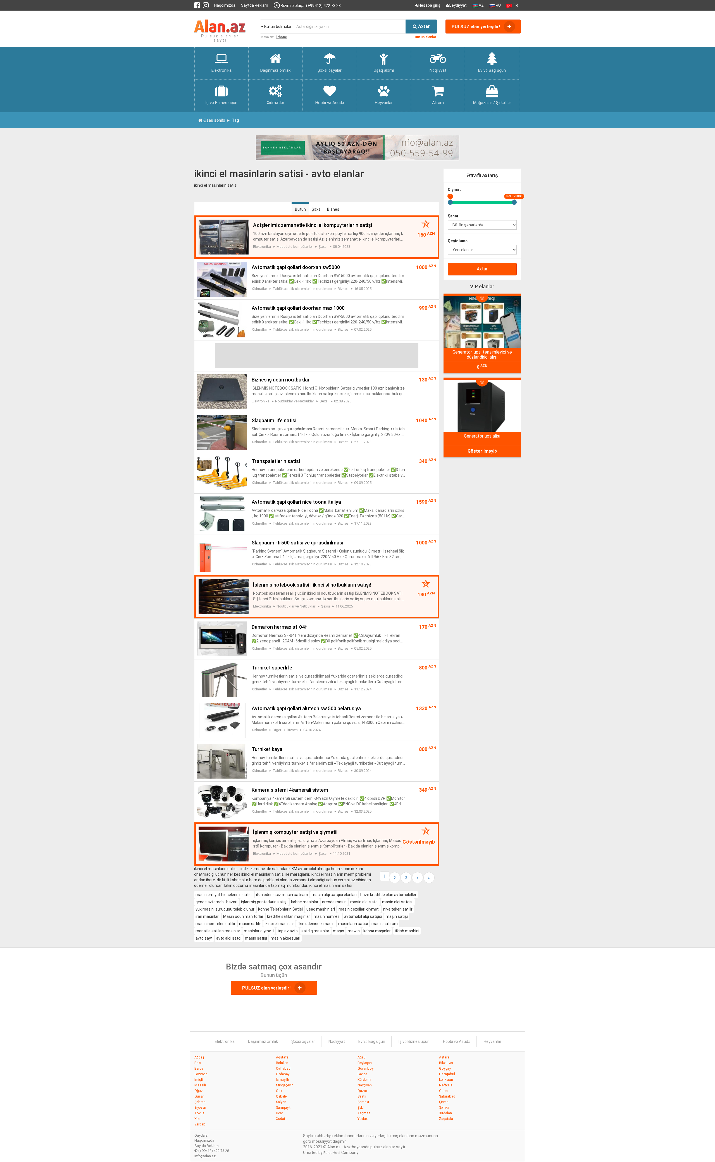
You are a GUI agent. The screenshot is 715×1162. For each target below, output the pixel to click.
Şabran (200, 1102)
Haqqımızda (224, 5)
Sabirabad (447, 1096)
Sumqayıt (283, 1107)
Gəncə (362, 1074)
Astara (444, 1057)
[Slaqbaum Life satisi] (222, 432)
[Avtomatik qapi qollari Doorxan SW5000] (222, 279)
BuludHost (331, 1153)
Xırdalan (445, 1113)
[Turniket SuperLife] (222, 679)
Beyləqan (365, 1063)
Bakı (197, 1063)
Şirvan (444, 1102)
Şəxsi (316, 209)
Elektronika (262, 246)
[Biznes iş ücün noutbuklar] (222, 391)
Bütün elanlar (425, 37)
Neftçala (445, 1085)
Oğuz (198, 1091)
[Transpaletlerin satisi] (222, 472)
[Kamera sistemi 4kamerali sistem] (222, 801)
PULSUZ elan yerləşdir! (476, 26)
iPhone (281, 37)
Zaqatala (446, 1119)
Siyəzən (200, 1107)
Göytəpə (200, 1074)
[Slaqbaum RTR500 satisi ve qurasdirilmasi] (222, 554)
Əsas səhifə (213, 120)
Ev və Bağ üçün (371, 1041)
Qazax (363, 1091)
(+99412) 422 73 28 (211, 1151)
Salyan (281, 1102)
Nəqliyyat (336, 1041)
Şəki (361, 1107)
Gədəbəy (282, 1074)
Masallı (200, 1085)
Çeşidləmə (458, 241)
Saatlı (362, 1096)
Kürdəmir (364, 1079)
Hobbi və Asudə (456, 1041)
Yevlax (363, 1119)
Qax (279, 1091)
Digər (277, 730)
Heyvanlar (492, 1041)
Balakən (282, 1063)
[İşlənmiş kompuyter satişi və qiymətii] (224, 843)
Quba (443, 1091)
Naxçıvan (365, 1085)
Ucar (279, 1113)
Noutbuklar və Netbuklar (294, 401)
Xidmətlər (259, 289)
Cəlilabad (283, 1068)
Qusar (199, 1096)
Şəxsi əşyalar (303, 1041)
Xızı (197, 1119)
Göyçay (445, 1068)
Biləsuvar (446, 1063)
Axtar (482, 269)
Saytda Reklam (254, 5)
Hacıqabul (447, 1074)
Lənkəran (446, 1079)
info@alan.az (205, 1156)
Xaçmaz (364, 1113)
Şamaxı (363, 1102)
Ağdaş (199, 1057)
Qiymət (454, 189)
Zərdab (200, 1124)
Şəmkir (444, 1107)
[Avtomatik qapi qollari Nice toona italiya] (222, 513)
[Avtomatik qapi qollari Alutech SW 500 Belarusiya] (222, 720)
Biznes (333, 209)
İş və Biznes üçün (414, 1041)
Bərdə (198, 1068)
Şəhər (453, 216)
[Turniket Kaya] (222, 760)
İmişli (198, 1079)
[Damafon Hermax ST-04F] (222, 638)
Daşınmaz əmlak (263, 1041)
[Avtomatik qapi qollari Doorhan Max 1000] (222, 319)
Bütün (300, 209)
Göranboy (365, 1068)
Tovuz (199, 1113)
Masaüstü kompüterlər (295, 246)
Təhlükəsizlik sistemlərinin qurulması (302, 289)
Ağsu (362, 1057)
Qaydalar (201, 1135)
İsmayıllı (282, 1079)
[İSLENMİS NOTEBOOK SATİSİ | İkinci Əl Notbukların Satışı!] (224, 596)
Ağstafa (282, 1057)
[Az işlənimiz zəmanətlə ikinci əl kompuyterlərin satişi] (224, 236)
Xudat (280, 1119)
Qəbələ (281, 1096)
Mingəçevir (284, 1085)
